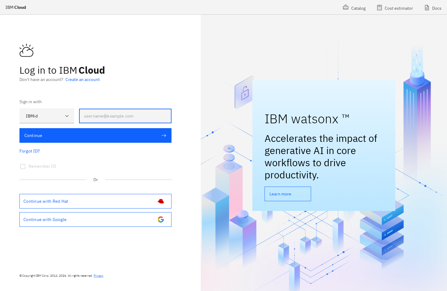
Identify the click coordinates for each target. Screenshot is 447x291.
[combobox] (46, 115)
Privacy (98, 276)
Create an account (82, 79)
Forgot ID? (29, 151)
